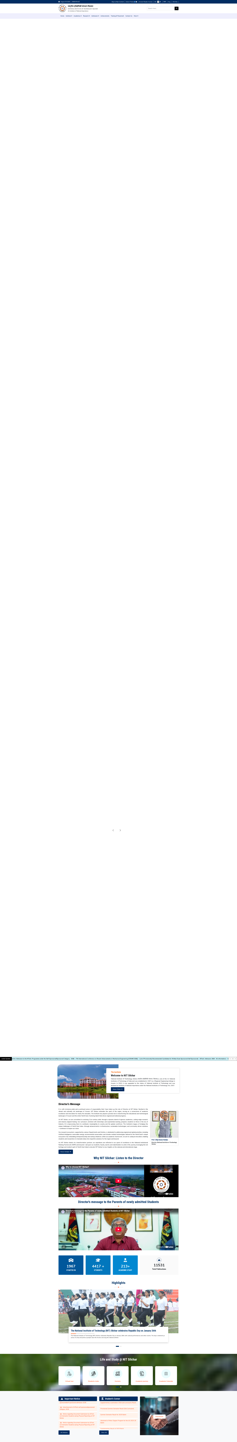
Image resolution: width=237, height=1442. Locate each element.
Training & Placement (117, 16)
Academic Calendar (166, 1381)
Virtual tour (69, 1381)
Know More (117, 1089)
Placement (159, 1417)
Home (62, 16)
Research (86, 16)
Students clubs (93, 1381)
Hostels (118, 1381)
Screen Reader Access (145, 2)
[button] (117, 1346)
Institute (68, 16)
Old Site (175, 2)
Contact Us (128, 16)
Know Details (65, 1152)
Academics (77, 16)
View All (104, 1433)
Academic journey (142, 1381)
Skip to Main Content (118, 2)
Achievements (105, 16)
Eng (169, 2)
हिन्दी (165, 2)
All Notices (64, 1433)
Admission (94, 16)
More (135, 16)
